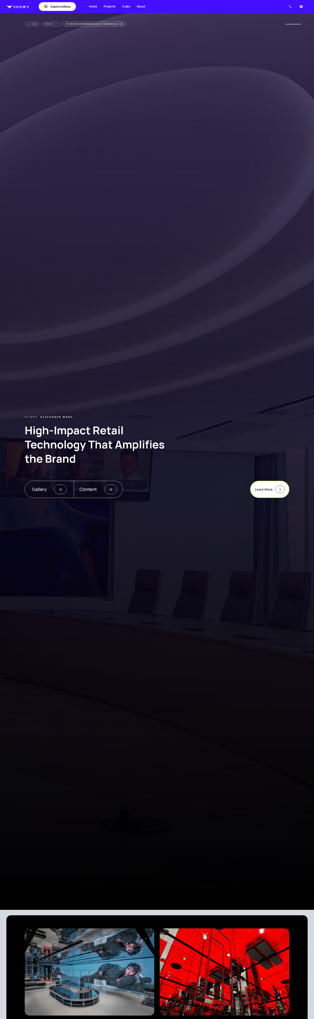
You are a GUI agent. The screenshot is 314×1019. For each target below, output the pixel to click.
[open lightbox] (89, 972)
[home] (17, 6)
